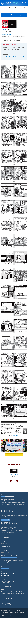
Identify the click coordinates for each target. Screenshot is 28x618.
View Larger (15, 435)
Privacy (11, 615)
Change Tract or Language (14, 15)
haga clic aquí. (5, 562)
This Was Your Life (14, 474)
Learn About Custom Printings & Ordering (13, 56)
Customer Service (7, 571)
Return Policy (6, 575)
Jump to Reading (6, 34)
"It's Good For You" (6, 546)
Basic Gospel (11, 11)
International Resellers (20, 615)
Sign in (12, 7)
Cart (17, 7)
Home (2, 11)
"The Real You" (5, 541)
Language (5, 29)
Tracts (6, 11)
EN (26, 7)
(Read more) (17, 506)
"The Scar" (4, 550)
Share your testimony (8, 573)
